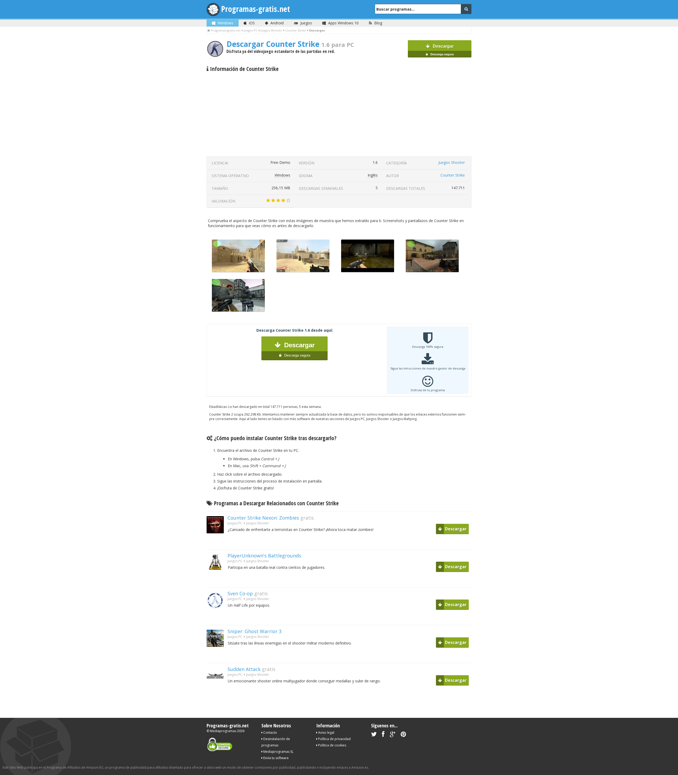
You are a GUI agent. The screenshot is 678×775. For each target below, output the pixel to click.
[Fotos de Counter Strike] (302, 271)
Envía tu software (275, 758)
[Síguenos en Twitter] (374, 735)
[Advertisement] (339, 114)
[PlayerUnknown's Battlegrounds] (217, 580)
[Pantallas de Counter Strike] (238, 310)
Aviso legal (325, 732)
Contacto (269, 732)
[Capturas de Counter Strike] (367, 271)
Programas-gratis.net (255, 8)
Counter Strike (452, 175)
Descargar (442, 50)
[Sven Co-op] (217, 618)
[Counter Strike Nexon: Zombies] (217, 542)
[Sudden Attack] (217, 693)
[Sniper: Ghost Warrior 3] (217, 656)
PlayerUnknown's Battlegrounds (264, 555)
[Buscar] (466, 9)
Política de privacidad (334, 739)
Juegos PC (235, 523)
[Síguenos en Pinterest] (403, 735)
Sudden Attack (244, 669)
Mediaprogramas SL (277, 751)
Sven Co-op (240, 593)
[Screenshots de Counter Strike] (432, 271)
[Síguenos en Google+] (392, 735)
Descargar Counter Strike (290, 44)
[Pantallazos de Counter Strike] (238, 271)
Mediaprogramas (223, 731)
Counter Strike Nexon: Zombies (263, 518)
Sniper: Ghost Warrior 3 (255, 631)
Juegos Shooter (451, 162)
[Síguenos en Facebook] (383, 735)
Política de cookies (331, 745)
